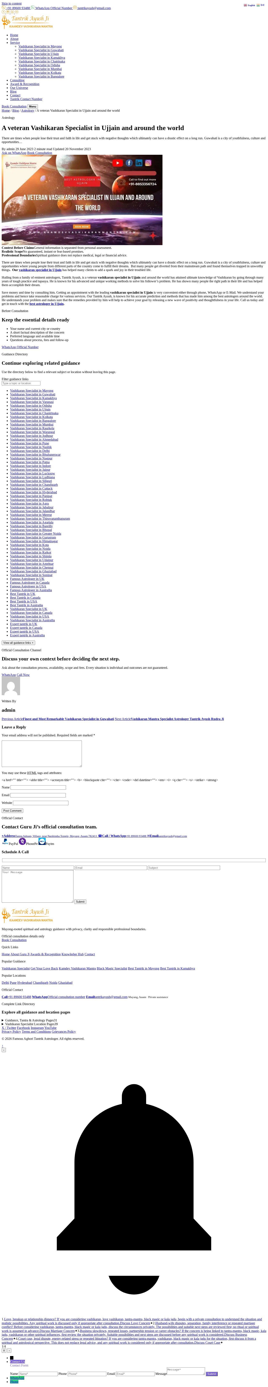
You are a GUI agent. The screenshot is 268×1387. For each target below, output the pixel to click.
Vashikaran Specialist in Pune (29, 443)
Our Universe (19, 88)
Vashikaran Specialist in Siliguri (31, 481)
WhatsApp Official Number (20, 347)
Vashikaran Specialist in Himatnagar (34, 541)
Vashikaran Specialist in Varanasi (32, 402)
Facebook (23, 1028)
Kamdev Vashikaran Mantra (77, 968)
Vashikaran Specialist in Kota (29, 545)
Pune (13, 982)
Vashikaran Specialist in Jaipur (30, 469)
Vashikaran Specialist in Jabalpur (31, 507)
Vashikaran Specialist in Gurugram (33, 537)
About (14, 39)
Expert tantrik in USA (24, 631)
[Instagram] (8, 12)
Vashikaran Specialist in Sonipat (31, 575)
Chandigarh (40, 982)
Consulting (17, 80)
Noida (53, 982)
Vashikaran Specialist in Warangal (32, 432)
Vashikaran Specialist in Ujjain (38, 54)
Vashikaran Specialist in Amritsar (32, 564)
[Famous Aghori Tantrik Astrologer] (27, 28)
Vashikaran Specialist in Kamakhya (41, 57)
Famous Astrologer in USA (28, 586)
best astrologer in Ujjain (47, 304)
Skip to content (12, 3)
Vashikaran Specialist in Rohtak (31, 500)
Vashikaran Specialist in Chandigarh (34, 484)
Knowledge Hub (73, 954)
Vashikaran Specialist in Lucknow (32, 473)
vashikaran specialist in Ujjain (40, 270)
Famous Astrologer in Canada (29, 582)
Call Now (23, 675)
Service (15, 42)
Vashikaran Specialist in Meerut (31, 515)
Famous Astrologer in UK (27, 579)
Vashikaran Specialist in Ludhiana (32, 477)
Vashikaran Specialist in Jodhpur (31, 436)
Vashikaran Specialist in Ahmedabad (34, 439)
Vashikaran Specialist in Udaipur (31, 560)
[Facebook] (4, 12)
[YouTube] (16, 12)
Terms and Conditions (36, 1031)
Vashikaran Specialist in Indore (30, 466)
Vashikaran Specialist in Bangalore (41, 76)
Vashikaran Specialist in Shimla (31, 556)
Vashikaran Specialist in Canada (31, 612)
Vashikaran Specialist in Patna (30, 462)
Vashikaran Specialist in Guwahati (41, 50)
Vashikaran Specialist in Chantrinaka (34, 413)
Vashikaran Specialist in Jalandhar (32, 511)
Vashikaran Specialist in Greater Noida (35, 533)
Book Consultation (14, 106)
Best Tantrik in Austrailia (26, 605)
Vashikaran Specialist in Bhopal (31, 530)
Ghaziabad (65, 982)
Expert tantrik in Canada (26, 628)
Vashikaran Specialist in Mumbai (40, 69)
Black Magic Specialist (112, 968)
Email (5, 795)
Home (14, 35)
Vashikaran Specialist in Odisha (39, 65)
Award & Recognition (24, 84)
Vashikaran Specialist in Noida (30, 548)
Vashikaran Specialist (16, 968)
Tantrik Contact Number (26, 99)
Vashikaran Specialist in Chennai (31, 567)
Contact (15, 95)
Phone (14, 1381)
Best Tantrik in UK (22, 594)
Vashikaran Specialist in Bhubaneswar (35, 454)
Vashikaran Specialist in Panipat (31, 496)
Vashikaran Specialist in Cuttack (31, 488)
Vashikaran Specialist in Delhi (30, 451)
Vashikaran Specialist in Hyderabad (33, 492)
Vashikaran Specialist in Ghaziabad (33, 571)
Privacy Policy (11, 1031)
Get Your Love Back (44, 968)
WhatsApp (9, 675)
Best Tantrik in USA (23, 601)
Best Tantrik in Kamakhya (177, 968)
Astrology (27, 110)
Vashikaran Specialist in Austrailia (32, 620)
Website (7, 803)
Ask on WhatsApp (14, 153)
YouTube (50, 1028)
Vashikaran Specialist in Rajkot (30, 552)
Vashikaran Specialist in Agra (29, 503)
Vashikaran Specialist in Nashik (31, 447)
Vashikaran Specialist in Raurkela (32, 428)
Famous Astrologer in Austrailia (31, 590)
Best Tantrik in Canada (25, 597)
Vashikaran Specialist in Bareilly (31, 526)
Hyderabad (24, 982)
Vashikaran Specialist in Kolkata (39, 72)
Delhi (5, 982)
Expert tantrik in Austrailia (27, 635)
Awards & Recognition (45, 954)
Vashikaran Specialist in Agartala (31, 522)
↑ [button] (2, 1046)
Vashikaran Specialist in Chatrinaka (41, 61)
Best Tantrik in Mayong (143, 968)
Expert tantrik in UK (23, 624)
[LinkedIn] (12, 12)
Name (6, 787)
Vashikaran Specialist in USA (29, 616)
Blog (13, 91)
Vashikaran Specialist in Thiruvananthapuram (40, 518)
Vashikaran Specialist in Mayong (40, 46)
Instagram (37, 1028)
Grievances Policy (64, 1031)
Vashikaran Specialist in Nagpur (31, 458)
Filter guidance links (15, 379)
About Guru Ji (20, 954)
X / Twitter (9, 1028)
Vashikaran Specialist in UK (28, 609)
